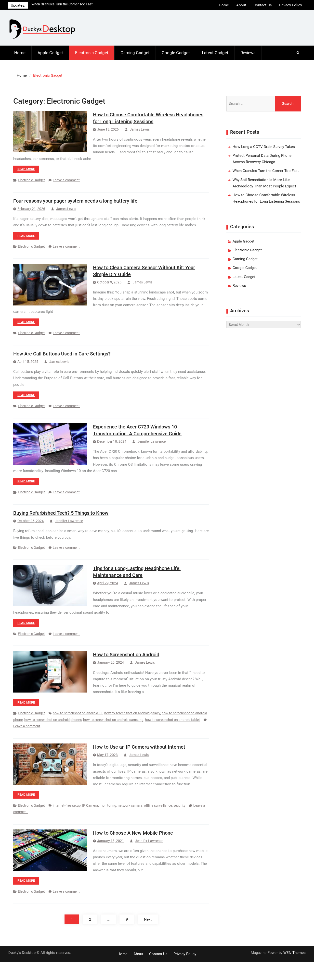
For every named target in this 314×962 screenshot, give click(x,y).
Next (148, 919)
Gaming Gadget (135, 52)
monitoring (108, 805)
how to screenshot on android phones (53, 720)
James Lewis (140, 129)
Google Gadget (176, 52)
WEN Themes (294, 952)
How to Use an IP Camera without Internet (139, 747)
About (241, 5)
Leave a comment (66, 180)
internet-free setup (67, 805)
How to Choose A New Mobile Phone (133, 833)
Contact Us (262, 5)
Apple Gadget (50, 52)
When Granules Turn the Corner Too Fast (266, 171)
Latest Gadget (215, 52)
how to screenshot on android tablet (172, 720)
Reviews (248, 52)
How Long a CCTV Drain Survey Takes (264, 147)
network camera (130, 805)
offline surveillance (158, 805)
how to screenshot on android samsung (113, 720)
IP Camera (90, 805)
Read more (26, 169)
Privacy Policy (290, 5)
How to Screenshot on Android (126, 655)
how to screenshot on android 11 (78, 713)
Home (224, 5)
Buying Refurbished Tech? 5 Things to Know (60, 513)
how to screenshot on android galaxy (132, 713)
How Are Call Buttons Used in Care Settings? (62, 354)
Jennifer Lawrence (151, 441)
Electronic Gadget (91, 52)
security (179, 805)
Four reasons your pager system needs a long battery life (75, 201)
